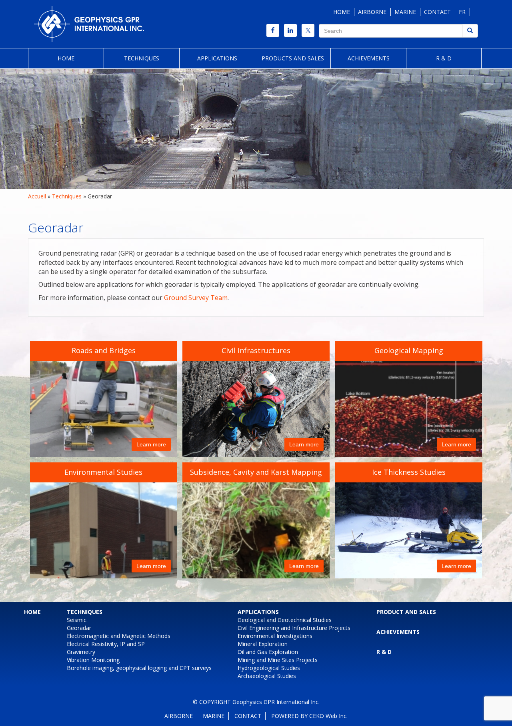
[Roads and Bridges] (103, 410)
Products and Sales (293, 58)
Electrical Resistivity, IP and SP (106, 644)
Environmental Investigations (275, 636)
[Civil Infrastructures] (255, 405)
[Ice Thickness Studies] (412, 520)
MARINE (405, 12)
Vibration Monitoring (93, 660)
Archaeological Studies (267, 676)
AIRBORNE (372, 12)
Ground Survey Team (196, 297)
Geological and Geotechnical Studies (285, 620)
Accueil (37, 196)
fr (462, 12)
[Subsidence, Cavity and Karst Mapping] (255, 532)
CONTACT (437, 12)
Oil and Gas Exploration (268, 652)
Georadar (79, 628)
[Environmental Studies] (103, 532)
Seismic (76, 620)
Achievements (369, 58)
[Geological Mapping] (408, 410)
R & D (444, 58)
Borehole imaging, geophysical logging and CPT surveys (139, 668)
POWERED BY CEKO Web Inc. (309, 716)
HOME (341, 12)
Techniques (141, 58)
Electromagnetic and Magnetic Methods (118, 636)
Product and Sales (406, 612)
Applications (217, 58)
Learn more (151, 444)
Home (66, 58)
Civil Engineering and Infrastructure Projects (294, 628)
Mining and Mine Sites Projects (278, 660)
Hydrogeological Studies (269, 668)
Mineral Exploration (263, 644)
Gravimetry (81, 652)
